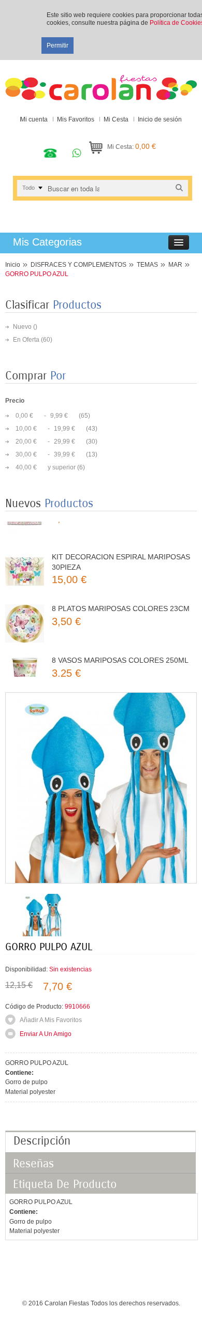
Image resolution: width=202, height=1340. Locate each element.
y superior (46, 467)
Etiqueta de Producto (65, 1184)
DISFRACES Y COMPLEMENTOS (78, 264)
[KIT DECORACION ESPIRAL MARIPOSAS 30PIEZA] (24, 558)
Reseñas (33, 1163)
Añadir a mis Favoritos (51, 1020)
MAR (175, 264)
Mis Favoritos (75, 119)
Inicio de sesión (160, 119)
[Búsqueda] (179, 188)
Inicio (12, 264)
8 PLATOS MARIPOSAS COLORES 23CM (121, 595)
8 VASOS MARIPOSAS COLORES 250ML (120, 647)
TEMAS (147, 264)
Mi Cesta (116, 119)
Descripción (41, 1141)
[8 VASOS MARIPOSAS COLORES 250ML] (24, 661)
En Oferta (26, 339)
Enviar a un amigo (45, 1034)
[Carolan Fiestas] (101, 82)
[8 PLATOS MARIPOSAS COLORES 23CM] (24, 609)
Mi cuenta (34, 119)
